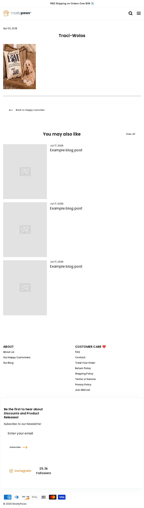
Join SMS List (82, 390)
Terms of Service (85, 379)
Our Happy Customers (16, 357)
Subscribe (15, 447)
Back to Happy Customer (30, 109)
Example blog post (66, 150)
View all (130, 134)
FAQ (77, 352)
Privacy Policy (83, 384)
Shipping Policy (84, 373)
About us (8, 352)
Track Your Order (85, 362)
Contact (80, 357)
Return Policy (83, 368)
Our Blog (8, 362)
